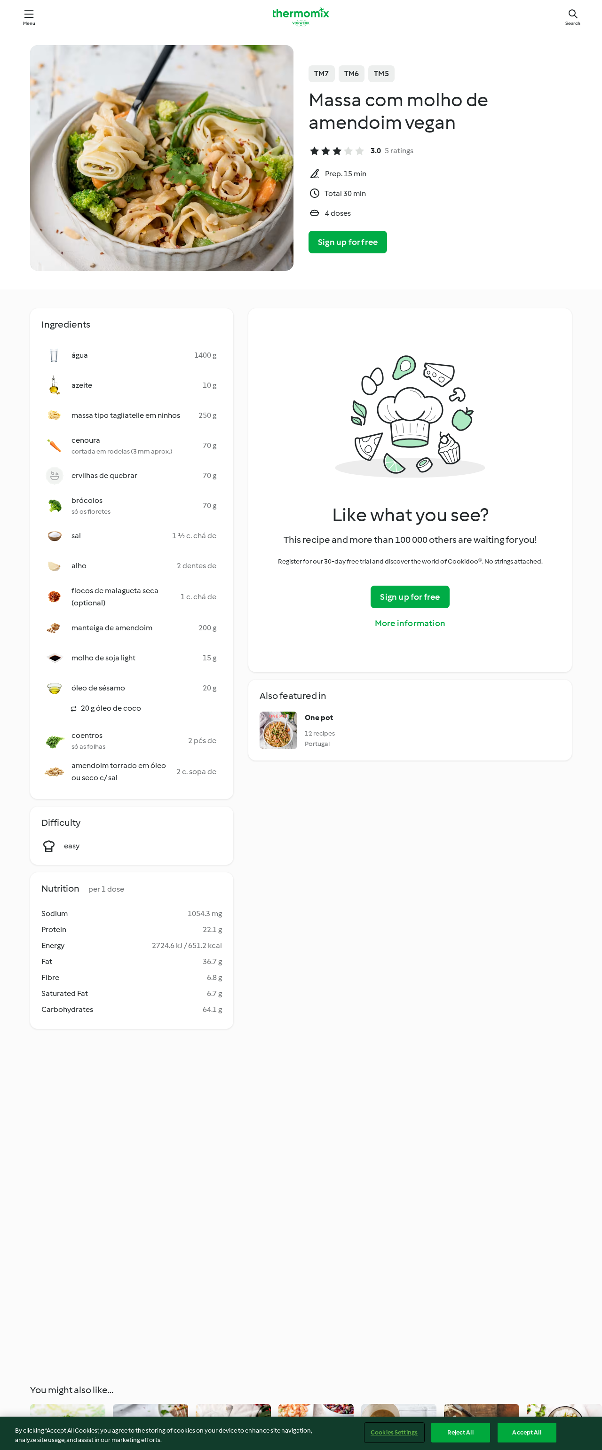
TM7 (321, 73)
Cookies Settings (394, 1432)
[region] (301, 1433)
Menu (29, 23)
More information (410, 623)
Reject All (460, 1432)
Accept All (526, 1432)
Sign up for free (348, 242)
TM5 (381, 73)
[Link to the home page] (301, 17)
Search (572, 23)
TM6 (351, 73)
